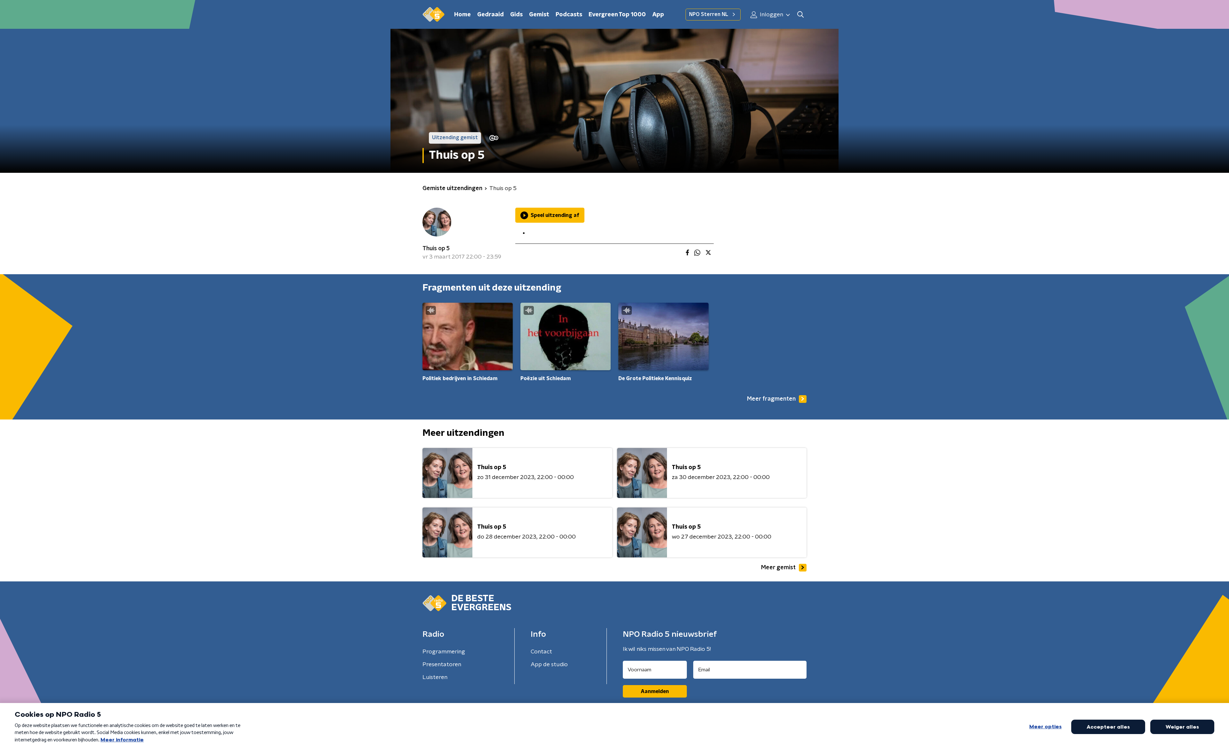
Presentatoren (441, 664)
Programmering (443, 652)
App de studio (549, 664)
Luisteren (434, 677)
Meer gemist (778, 568)
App (658, 15)
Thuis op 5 (436, 249)
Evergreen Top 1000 (617, 15)
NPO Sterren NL (708, 14)
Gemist (539, 15)
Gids (516, 15)
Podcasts (569, 15)
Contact (541, 652)
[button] (800, 14)
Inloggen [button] (770, 15)
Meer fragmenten (771, 399)
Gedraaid (490, 15)
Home (462, 15)
